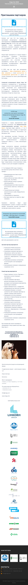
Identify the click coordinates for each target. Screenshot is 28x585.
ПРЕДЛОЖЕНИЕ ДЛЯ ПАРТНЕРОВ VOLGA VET (14, 26)
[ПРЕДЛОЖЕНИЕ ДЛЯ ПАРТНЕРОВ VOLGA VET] (14, 22)
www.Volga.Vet (6, 396)
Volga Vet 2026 (14, 2)
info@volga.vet (6, 573)
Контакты (4, 377)
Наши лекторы (6, 373)
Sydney (14, 582)
